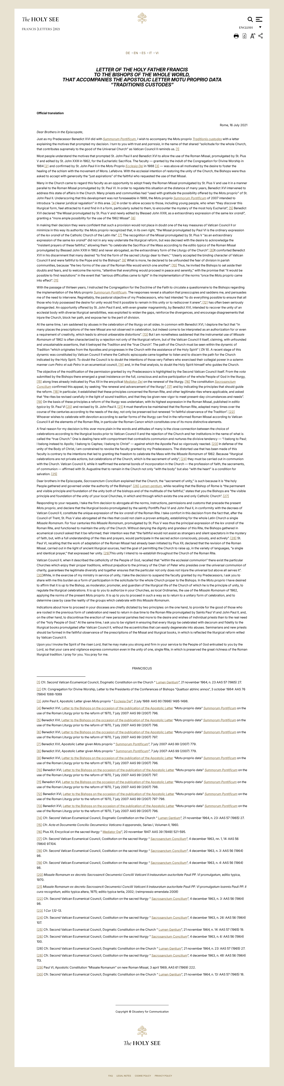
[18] (56, 392)
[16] (187, 382)
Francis (29, 29)
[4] (114, 203)
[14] (121, 365)
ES (143, 53)
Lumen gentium (151, 486)
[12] (205, 302)
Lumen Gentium (167, 682)
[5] (231, 208)
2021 (57, 29)
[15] (39, 382)
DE (128, 53)
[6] (133, 218)
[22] (232, 412)
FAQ (110, 1075)
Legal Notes (123, 1075)
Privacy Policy (163, 1075)
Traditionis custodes (207, 139)
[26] (136, 486)
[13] (145, 334)
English (248, 28)
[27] (226, 496)
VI (157, 53)
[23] (215, 444)
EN (136, 53)
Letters (45, 29)
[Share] (261, 36)
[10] (174, 265)
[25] (54, 474)
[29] (107, 553)
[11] (56, 280)
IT (150, 53)
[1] (177, 149)
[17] (169, 387)
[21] (120, 407)
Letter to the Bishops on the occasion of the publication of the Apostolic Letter (117, 708)
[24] (184, 459)
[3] (157, 166)
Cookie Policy (143, 1075)
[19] (39, 402)
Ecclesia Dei (134, 166)
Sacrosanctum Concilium (168, 839)
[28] (233, 538)
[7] (120, 235)
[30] (40, 575)
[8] (212, 250)
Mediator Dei (133, 382)
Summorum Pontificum (119, 139)
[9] (124, 260)
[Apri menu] (258, 19)
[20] (69, 407)
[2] (46, 166)
